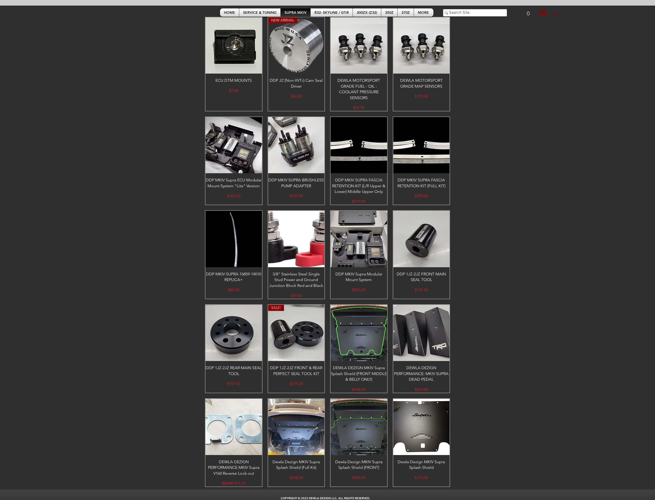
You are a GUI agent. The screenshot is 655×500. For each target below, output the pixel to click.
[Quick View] (233, 45)
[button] (524, 13)
